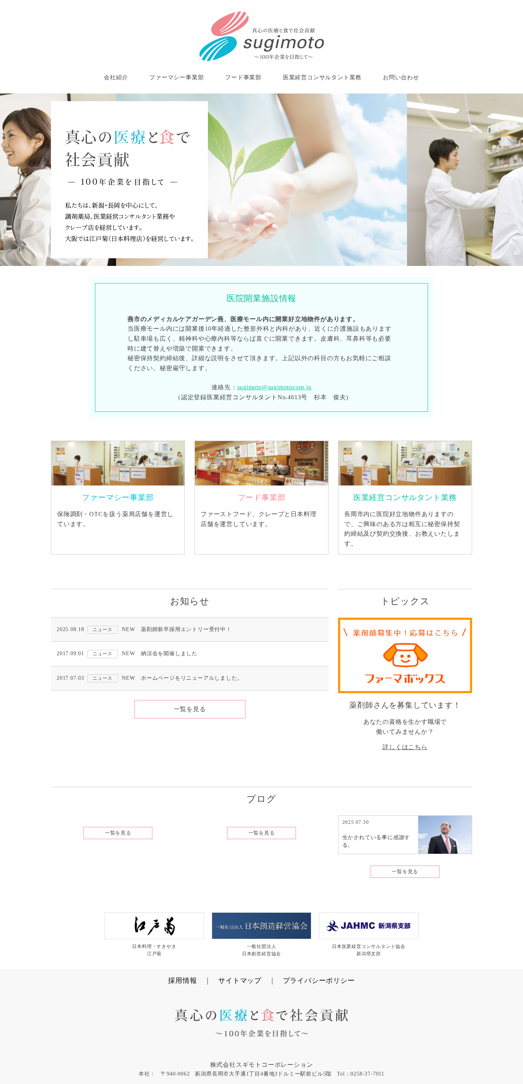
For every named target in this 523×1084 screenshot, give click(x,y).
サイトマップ (240, 980)
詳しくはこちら (405, 747)
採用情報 (182, 980)
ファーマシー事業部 (176, 77)
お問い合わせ (401, 77)
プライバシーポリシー (319, 980)
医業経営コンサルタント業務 (322, 77)
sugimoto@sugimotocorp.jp (274, 387)
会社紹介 (116, 77)
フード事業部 (243, 77)
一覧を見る (190, 709)
